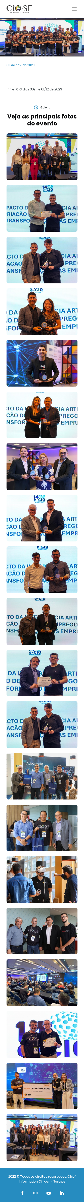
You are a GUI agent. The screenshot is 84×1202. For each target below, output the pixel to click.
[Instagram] (35, 1193)
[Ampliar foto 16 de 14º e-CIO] (42, 931)
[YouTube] (48, 1193)
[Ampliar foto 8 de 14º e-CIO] (42, 518)
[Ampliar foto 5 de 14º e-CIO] (42, 363)
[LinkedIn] (61, 1193)
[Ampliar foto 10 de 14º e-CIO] (42, 621)
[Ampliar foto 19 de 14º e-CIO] (42, 1086)
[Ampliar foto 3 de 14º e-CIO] (42, 260)
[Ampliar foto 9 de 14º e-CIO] (42, 569)
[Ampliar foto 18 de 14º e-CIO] (42, 1034)
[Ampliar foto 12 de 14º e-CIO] (42, 724)
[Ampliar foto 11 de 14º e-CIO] (42, 673)
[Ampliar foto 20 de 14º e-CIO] (42, 1137)
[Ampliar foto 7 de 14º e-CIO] (42, 466)
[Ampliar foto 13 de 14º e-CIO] (42, 776)
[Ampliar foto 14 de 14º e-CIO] (42, 828)
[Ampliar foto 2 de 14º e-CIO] (42, 208)
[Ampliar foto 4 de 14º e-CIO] (42, 311)
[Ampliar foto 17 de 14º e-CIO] (42, 982)
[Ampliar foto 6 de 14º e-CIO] (42, 415)
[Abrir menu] (74, 9)
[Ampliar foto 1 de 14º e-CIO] (42, 156)
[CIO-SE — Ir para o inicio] (19, 9)
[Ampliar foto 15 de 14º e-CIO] (42, 879)
